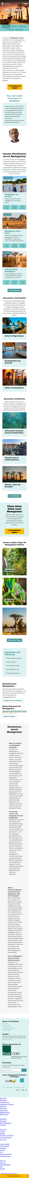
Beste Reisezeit (9, 716)
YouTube (26, 1090)
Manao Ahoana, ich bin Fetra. (14, 106)
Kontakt (2, 1169)
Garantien (3, 1148)
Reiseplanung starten (13, 1176)
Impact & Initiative (5, 1137)
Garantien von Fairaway (12, 653)
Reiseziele (3, 1098)
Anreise (2, 1150)
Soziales (2, 1133)
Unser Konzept (6, 1025)
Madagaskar (6, 26)
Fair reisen (3, 1129)
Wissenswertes (19, 29)
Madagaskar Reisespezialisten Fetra (14, 170)
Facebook (17, 1090)
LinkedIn (23, 1090)
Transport (3, 1125)
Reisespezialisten (5, 1165)
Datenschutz (9, 1087)
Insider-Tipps (22, 26)
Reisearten (3, 1100)
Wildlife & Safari (5, 1112)
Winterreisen (4, 1114)
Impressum (18, 1087)
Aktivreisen (3, 1108)
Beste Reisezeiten (5, 1123)
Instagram (20, 1090)
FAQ (23, 1087)
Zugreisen (3, 1106)
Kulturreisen (4, 1110)
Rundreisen (14, 26)
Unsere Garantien (7, 1027)
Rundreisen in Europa (6, 1104)
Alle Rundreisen (14, 290)
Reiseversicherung (6, 1154)
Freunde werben (5, 1156)
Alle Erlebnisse (14, 496)
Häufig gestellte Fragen (8, 1028)
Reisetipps (3, 1119)
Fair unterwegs (10, 29)
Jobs (1, 1167)
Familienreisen (4, 1102)
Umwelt (2, 1131)
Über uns (4, 1023)
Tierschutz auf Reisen (6, 1135)
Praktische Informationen (13, 700)
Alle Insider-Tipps (14, 640)
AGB (3, 1087)
